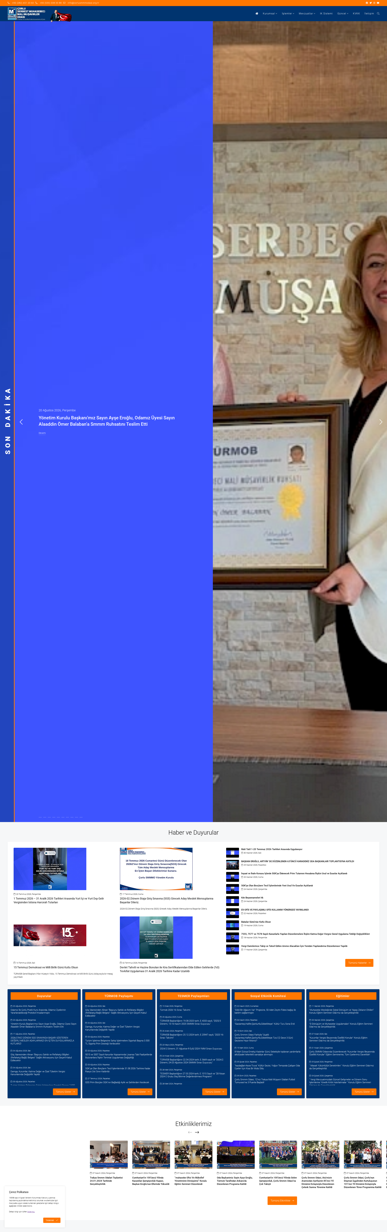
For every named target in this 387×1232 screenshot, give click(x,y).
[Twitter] (371, 3)
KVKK (356, 13)
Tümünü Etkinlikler (280, 1200)
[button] (21, 422)
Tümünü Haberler (357, 962)
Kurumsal (269, 13)
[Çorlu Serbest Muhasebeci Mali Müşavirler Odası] (26, 13)
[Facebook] (367, 3)
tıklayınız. (31, 1212)
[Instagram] (374, 3)
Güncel (341, 13)
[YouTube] (378, 3)
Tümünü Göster (63, 1091)
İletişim (369, 13)
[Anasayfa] (257, 13)
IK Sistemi (326, 13)
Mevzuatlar (306, 13)
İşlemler (287, 13)
